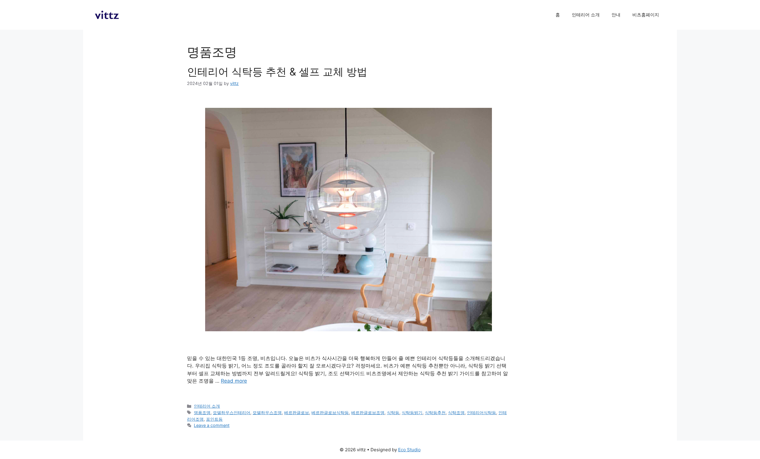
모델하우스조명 (267, 412)
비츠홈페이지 (645, 15)
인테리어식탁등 (481, 412)
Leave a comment (211, 425)
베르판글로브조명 (367, 412)
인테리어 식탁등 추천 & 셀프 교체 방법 (277, 71)
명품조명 (202, 412)
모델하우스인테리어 (231, 412)
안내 (616, 15)
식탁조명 (456, 412)
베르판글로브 (296, 412)
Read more (234, 381)
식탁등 (393, 412)
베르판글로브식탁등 (330, 412)
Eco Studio (409, 449)
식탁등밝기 (412, 412)
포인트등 (214, 419)
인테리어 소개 (586, 15)
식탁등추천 (435, 412)
